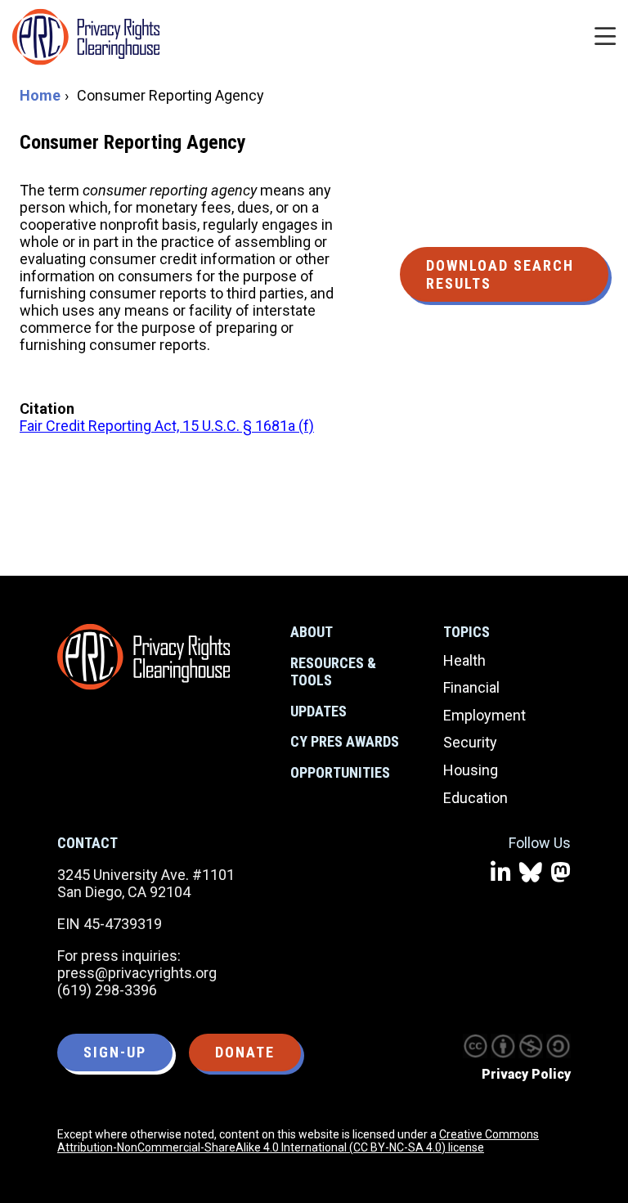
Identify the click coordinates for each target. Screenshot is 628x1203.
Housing (470, 770)
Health (464, 660)
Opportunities (340, 772)
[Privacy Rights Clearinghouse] (143, 656)
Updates (318, 711)
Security (470, 742)
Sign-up (114, 1052)
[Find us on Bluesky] (530, 873)
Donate (245, 1052)
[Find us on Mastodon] (560, 873)
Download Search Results (500, 274)
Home (40, 95)
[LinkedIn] (501, 873)
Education (475, 797)
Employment (484, 715)
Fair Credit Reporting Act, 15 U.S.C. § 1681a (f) (167, 425)
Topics (466, 631)
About (311, 631)
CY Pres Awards (344, 741)
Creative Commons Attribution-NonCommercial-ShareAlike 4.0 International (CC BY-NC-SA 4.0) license (298, 1141)
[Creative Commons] (475, 1046)
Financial (471, 687)
